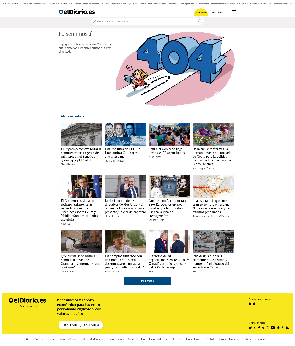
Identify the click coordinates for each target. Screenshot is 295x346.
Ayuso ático (105, 4)
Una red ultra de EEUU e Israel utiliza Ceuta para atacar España (122, 152)
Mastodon (262, 339)
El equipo (50, 339)
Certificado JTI (248, 339)
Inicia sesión (217, 13)
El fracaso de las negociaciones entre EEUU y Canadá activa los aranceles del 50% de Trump (169, 261)
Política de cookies (194, 339)
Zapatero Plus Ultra (118, 4)
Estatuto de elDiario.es (92, 339)
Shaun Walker (112, 271)
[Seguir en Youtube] (273, 327)
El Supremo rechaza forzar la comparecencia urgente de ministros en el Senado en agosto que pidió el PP (81, 154)
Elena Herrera (68, 164)
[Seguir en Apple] (254, 303)
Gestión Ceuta (66, 4)
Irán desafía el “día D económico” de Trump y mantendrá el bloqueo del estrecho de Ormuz (211, 261)
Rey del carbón (242, 4)
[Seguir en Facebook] (259, 327)
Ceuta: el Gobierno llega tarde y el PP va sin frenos (167, 151)
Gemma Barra (68, 271)
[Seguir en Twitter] (254, 327)
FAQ (166, 339)
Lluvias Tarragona (202, 4)
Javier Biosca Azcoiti (115, 160)
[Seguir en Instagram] (267, 327)
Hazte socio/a (201, 13)
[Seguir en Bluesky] (250, 327)
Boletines (233, 339)
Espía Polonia (133, 4)
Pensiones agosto (281, 4)
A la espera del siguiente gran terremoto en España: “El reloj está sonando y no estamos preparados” (211, 206)
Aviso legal (133, 339)
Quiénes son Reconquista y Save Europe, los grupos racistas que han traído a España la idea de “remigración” (167, 208)
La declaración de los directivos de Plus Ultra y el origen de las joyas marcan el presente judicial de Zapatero (125, 206)
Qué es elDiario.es (34, 339)
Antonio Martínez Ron (204, 216)
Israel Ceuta (27, 4)
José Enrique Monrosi (203, 168)
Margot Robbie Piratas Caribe (261, 4)
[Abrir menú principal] (234, 11)
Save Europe (94, 4)
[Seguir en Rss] (287, 327)
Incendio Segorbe (160, 4)
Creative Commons (115, 339)
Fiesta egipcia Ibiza (187, 4)
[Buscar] (200, 21)
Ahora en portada (72, 116)
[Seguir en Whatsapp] (283, 327)
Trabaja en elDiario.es (68, 339)
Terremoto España (81, 4)
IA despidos (173, 4)
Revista (222, 339)
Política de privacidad (151, 339)
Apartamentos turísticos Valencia (223, 4)
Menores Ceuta (54, 4)
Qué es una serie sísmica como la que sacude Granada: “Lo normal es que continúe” (80, 261)
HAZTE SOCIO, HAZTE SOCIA (81, 325)
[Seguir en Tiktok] (278, 327)
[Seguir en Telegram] (263, 327)
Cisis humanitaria (39, 4)
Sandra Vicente (156, 219)
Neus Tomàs (155, 156)
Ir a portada (147, 280)
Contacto (211, 339)
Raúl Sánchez (223, 216)
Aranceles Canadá (146, 4)
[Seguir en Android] (250, 303)
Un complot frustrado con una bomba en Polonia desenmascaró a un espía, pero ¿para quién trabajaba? (124, 261)
